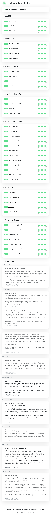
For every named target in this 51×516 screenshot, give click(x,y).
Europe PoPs (11, 192)
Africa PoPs (11, 207)
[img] (42, 21)
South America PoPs (13, 211)
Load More (25, 504)
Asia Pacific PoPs (12, 202)
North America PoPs (13, 197)
